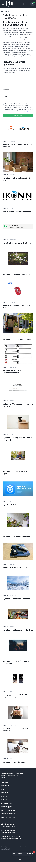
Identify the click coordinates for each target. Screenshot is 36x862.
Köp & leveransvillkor (8, 817)
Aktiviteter (4, 796)
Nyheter (7, 11)
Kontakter (4, 792)
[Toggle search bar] (28, 4)
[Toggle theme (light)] (23, 4)
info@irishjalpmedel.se (14, 838)
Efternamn (6, 89)
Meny (19, 859)
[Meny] (2, 3)
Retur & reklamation (8, 810)
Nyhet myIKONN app (11, 505)
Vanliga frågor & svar (8, 814)
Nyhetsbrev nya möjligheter (14, 762)
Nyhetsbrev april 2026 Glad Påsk (16, 536)
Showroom (5, 786)
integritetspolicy (23, 111)
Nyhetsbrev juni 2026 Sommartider (17, 339)
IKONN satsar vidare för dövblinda (17, 212)
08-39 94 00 (15, 836)
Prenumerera (18, 115)
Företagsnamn (7, 76)
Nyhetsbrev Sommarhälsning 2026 (17, 274)
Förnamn (5, 83)
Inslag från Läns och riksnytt (15, 567)
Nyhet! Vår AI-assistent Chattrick (17, 243)
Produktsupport (6, 807)
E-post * (5, 96)
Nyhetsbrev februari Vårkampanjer (17, 599)
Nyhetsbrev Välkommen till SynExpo (18, 630)
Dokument (4, 789)
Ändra (3, 777)
